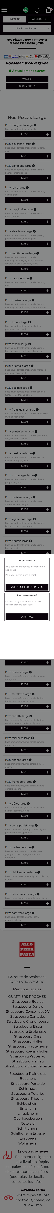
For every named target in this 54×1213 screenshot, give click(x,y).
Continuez (27, 616)
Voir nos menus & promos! (27, 587)
